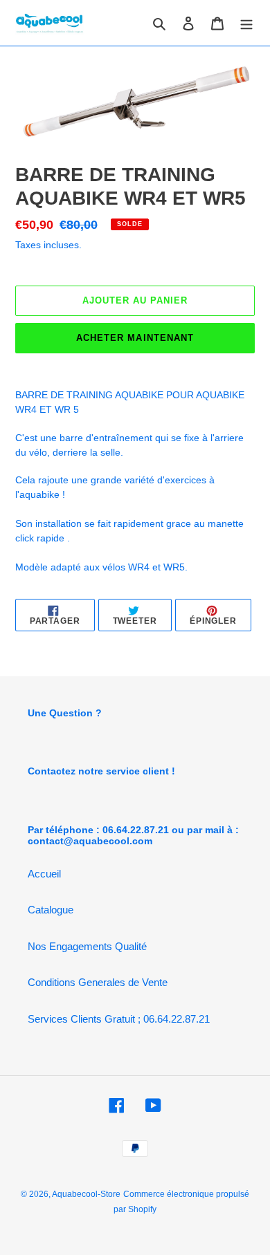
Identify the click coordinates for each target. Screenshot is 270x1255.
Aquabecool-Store (86, 1194)
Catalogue (50, 909)
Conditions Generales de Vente (98, 982)
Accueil (44, 874)
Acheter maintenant (135, 338)
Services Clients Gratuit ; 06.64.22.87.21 (119, 1019)
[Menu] (246, 23)
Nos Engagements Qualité (87, 946)
